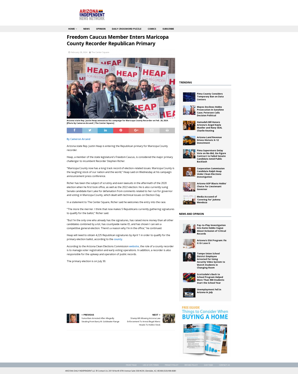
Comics (152, 28)
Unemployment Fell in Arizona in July (209, 291)
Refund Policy (191, 365)
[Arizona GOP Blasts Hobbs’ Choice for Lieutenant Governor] (189, 186)
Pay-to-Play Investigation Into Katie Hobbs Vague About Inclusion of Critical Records (211, 229)
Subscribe (168, 28)
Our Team (208, 365)
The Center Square (100, 52)
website (134, 246)
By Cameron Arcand (78, 139)
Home (71, 28)
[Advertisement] (121, 288)
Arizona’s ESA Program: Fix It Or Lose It (211, 242)
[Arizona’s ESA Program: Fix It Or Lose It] (189, 243)
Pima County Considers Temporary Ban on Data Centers (210, 96)
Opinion (101, 28)
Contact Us (224, 365)
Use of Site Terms (151, 365)
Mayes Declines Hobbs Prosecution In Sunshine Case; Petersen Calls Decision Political (210, 111)
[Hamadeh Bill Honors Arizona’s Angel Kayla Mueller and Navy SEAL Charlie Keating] (189, 125)
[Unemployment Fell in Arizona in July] (189, 292)
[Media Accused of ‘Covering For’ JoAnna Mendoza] (189, 200)
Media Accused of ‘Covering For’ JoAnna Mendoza (208, 199)
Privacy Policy (171, 365)
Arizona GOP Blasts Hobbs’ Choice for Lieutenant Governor (211, 186)
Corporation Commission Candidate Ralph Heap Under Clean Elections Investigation (211, 172)
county (118, 239)
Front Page (131, 365)
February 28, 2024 (79, 52)
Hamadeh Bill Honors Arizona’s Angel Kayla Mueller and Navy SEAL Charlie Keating (209, 126)
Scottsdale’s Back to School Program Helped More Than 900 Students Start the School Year (210, 278)
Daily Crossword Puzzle (126, 28)
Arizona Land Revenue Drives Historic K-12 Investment (209, 140)
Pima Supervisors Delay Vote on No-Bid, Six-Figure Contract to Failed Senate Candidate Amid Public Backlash (211, 156)
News (86, 28)
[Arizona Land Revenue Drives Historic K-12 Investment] (189, 140)
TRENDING (185, 82)
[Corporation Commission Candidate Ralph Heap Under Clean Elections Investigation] (189, 171)
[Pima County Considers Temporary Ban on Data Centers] (189, 97)
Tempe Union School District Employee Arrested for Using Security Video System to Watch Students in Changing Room (211, 260)
